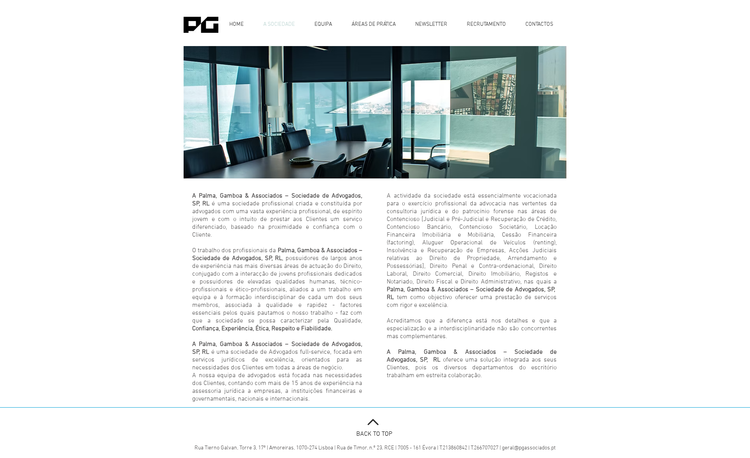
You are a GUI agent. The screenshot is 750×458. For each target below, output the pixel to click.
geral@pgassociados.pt (528, 448)
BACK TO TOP (374, 434)
